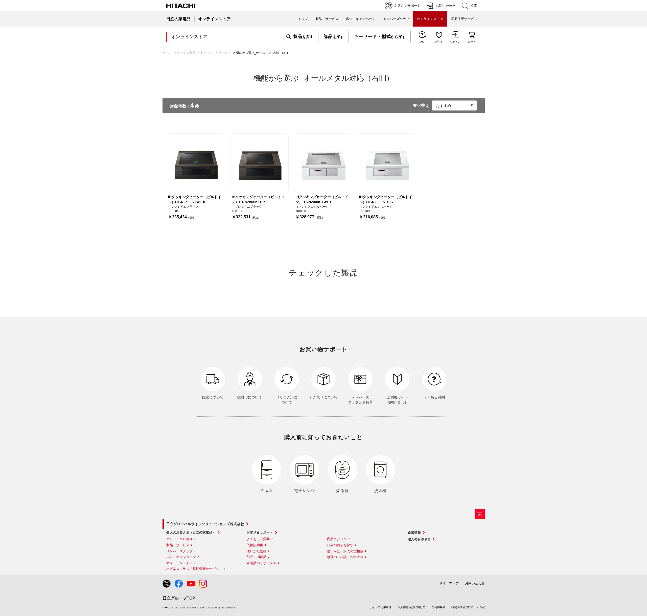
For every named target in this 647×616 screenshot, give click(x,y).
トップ (303, 19)
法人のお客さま (419, 539)
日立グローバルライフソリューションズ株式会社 (205, 524)
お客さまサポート (260, 532)
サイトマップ (449, 583)
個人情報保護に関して (411, 607)
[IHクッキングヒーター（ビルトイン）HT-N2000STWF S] (323, 162)
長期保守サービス (464, 19)
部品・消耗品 (256, 557)
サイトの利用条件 (380, 607)
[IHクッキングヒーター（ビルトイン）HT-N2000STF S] (387, 162)
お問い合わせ (475, 583)
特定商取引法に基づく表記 (468, 607)
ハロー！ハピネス (179, 539)
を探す (303, 37)
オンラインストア (179, 563)
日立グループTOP (179, 598)
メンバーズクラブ (396, 19)
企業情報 (414, 532)
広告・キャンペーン (181, 557)
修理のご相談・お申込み (345, 557)
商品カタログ (337, 539)
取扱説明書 (255, 545)
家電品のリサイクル (261, 563)
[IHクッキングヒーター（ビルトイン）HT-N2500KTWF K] (196, 162)
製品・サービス (177, 545)
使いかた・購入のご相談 (345, 551)
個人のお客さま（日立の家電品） (191, 532)
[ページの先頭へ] (480, 514)
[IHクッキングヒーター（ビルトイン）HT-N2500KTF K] (259, 162)
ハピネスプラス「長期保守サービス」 (194, 569)
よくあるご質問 (258, 539)
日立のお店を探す (340, 545)
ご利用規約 (438, 607)
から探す (380, 37)
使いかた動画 (256, 551)
